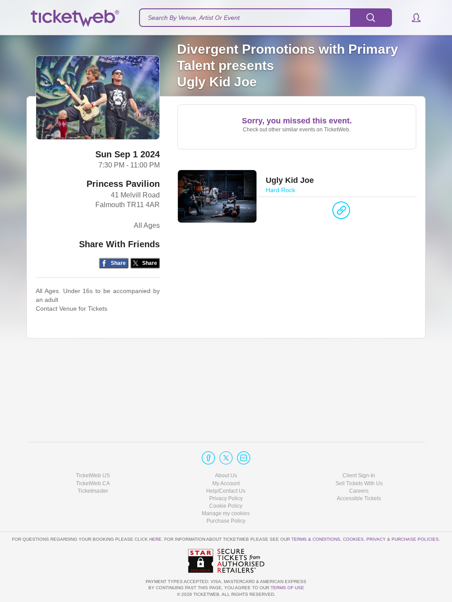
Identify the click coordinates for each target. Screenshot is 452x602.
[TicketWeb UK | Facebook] (208, 458)
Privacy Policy (226, 498)
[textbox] (265, 17)
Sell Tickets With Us (359, 483)
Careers (359, 491)
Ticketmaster (93, 491)
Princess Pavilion (123, 184)
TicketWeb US (93, 475)
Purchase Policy (226, 521)
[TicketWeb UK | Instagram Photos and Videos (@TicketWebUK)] (243, 458)
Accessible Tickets (359, 498)
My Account (226, 483)
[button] (412, 17)
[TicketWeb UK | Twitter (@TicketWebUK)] (226, 458)
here (155, 539)
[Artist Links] (341, 212)
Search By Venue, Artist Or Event (194, 17)
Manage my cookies (226, 513)
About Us (226, 475)
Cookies (353, 539)
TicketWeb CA (93, 483)
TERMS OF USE (287, 587)
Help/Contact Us (225, 491)
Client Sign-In (359, 475)
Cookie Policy (225, 506)
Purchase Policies (415, 539)
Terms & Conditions (315, 539)
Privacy (376, 539)
